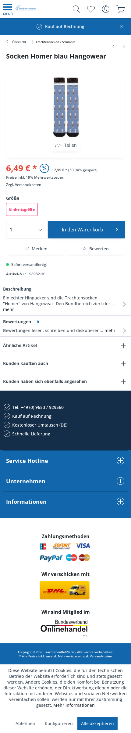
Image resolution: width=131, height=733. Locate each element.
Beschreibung (17, 289)
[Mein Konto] (105, 9)
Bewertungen (17, 321)
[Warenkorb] (120, 9)
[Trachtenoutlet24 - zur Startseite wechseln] (26, 10)
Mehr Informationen (74, 705)
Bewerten (98, 249)
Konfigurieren (59, 723)
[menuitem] (8, 9)
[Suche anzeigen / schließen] (75, 9)
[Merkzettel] (90, 9)
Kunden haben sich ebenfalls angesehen (45, 381)
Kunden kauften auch (25, 363)
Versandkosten (28, 184)
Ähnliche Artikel (20, 345)
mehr (8, 309)
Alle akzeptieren (97, 723)
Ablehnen (25, 723)
